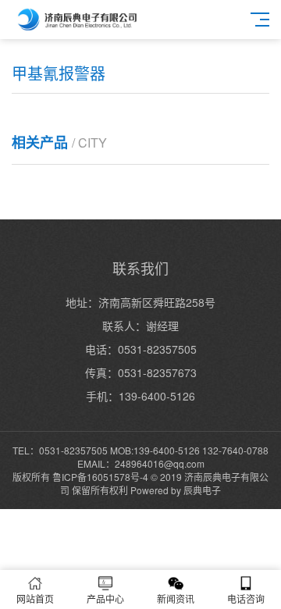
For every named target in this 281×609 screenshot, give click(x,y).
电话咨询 (246, 598)
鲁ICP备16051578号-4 (100, 476)
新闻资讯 (175, 598)
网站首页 (35, 598)
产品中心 (105, 598)
